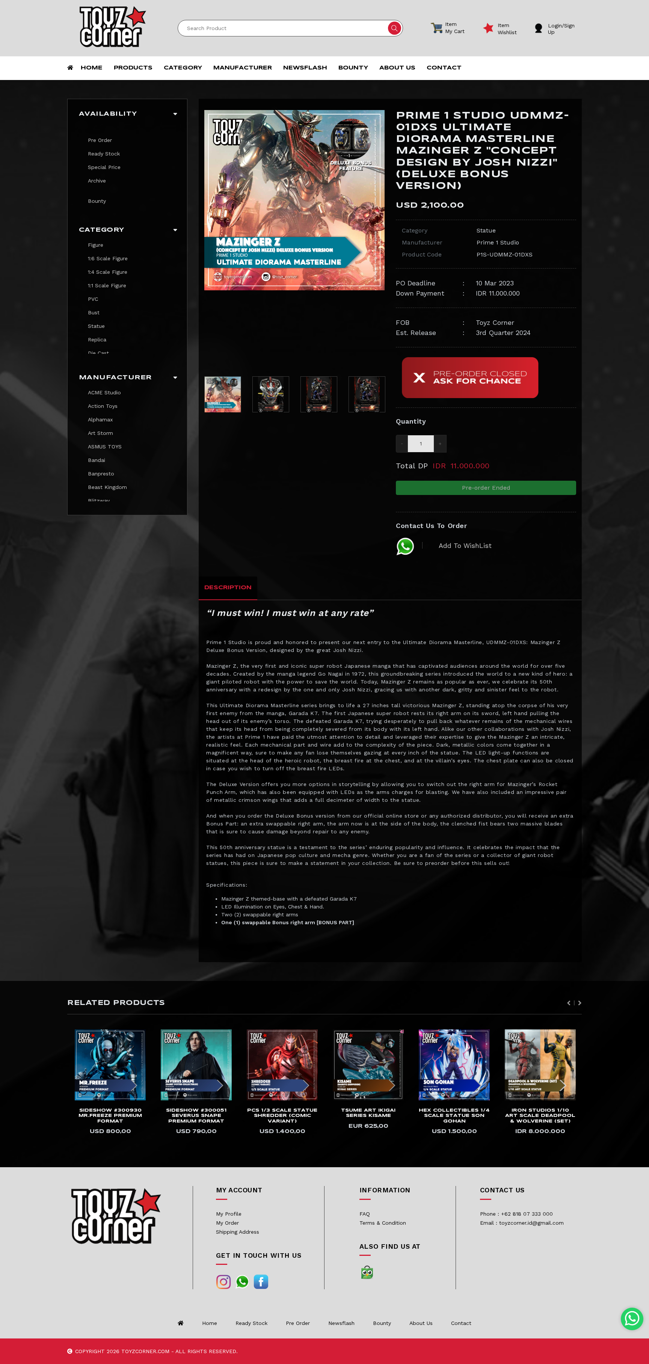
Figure (95, 245)
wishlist (507, 32)
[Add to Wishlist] (144, 1033)
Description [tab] (228, 587)
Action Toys (103, 406)
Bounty (353, 68)
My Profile (228, 1214)
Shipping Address (237, 1232)
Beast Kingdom (107, 487)
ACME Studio (104, 392)
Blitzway (99, 501)
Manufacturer (242, 68)
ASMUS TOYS (105, 447)
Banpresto (101, 474)
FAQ (364, 1214)
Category (183, 68)
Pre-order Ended (486, 487)
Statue (96, 326)
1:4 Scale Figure (107, 272)
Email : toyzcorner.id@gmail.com (522, 1223)
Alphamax (100, 419)
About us (397, 68)
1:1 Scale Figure (107, 285)
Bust (94, 312)
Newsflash (305, 68)
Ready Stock (104, 154)
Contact (444, 68)
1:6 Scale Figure (108, 258)
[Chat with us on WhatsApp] (632, 1319)
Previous (208, 240)
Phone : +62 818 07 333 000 (516, 1214)
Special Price (104, 167)
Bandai (96, 460)
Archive (97, 181)
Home (92, 68)
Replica (97, 339)
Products (133, 68)
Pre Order (100, 140)
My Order (227, 1223)
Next (380, 240)
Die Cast (98, 353)
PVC (93, 299)
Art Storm (100, 433)
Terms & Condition (382, 1223)
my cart (455, 31)
